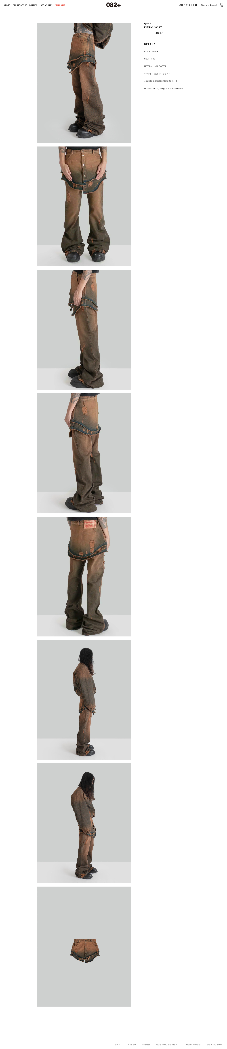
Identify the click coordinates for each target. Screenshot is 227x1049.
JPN (181, 5)
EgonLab (148, 23)
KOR (195, 5)
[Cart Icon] (221, 5)
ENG (188, 5)
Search (213, 5)
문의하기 (118, 1044)
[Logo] (113, 5)
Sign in (204, 5)
